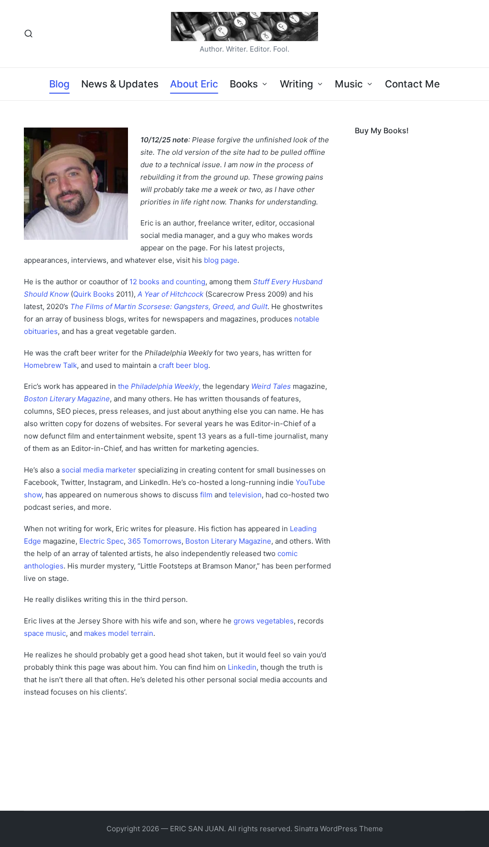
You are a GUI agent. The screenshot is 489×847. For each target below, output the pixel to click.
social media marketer (99, 469)
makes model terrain (118, 633)
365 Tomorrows (154, 541)
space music (45, 633)
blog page (220, 260)
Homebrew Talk (50, 365)
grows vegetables (264, 620)
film (206, 494)
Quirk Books (93, 294)
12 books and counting (167, 281)
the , (159, 386)
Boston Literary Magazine (67, 398)
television (245, 494)
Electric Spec (101, 541)
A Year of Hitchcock (170, 294)
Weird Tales (271, 386)
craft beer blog (183, 365)
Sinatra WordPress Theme (338, 828)
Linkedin (242, 667)
